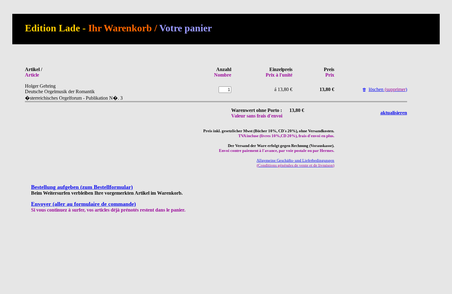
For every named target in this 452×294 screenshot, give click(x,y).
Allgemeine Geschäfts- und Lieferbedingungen (295, 163)
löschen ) (388, 89)
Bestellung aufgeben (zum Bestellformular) (82, 187)
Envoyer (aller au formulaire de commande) (83, 204)
